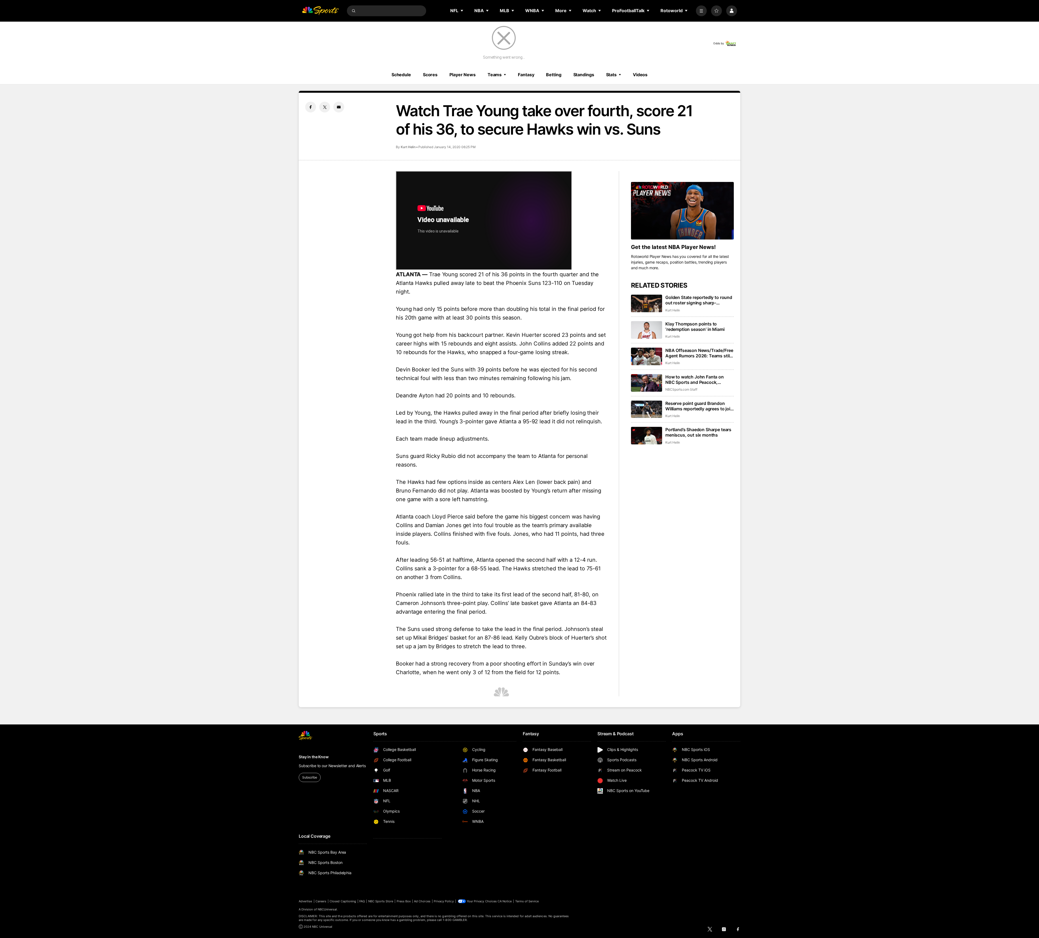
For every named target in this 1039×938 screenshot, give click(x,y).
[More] (701, 10)
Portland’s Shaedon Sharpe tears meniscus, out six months (698, 432)
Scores (430, 74)
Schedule (401, 74)
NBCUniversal (327, 909)
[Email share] (338, 107)
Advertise (305, 901)
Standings (583, 74)
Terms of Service (527, 901)
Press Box (404, 901)
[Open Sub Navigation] (462, 10)
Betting (553, 74)
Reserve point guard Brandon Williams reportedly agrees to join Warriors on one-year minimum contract (699, 406)
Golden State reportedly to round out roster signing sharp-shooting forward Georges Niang (698, 300)
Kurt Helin (408, 147)
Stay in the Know (314, 756)
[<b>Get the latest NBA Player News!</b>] (682, 211)
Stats (611, 74)
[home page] (320, 11)
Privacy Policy (444, 901)
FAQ (362, 901)
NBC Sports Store (380, 901)
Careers (320, 901)
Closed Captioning (343, 901)
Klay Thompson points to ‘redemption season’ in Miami (695, 326)
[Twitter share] (324, 107)
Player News (462, 74)
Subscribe (309, 777)
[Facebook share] (310, 107)
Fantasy (526, 74)
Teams (495, 74)
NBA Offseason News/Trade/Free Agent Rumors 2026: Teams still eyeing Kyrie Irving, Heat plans (699, 353)
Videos (640, 74)
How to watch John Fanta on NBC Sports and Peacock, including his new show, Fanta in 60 (698, 379)
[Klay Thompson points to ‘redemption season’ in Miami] (646, 330)
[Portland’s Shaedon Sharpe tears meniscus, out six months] (646, 435)
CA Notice (505, 901)
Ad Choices (422, 901)
